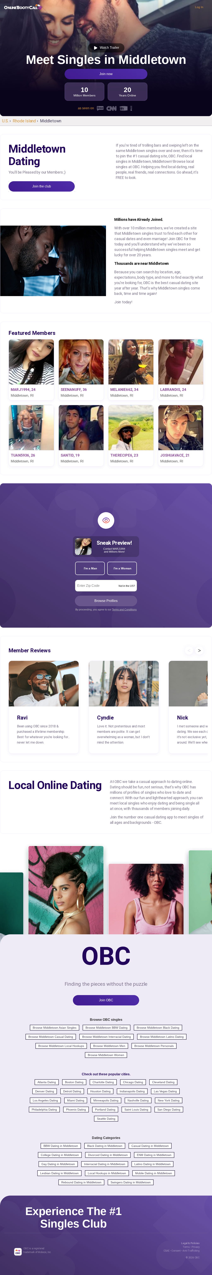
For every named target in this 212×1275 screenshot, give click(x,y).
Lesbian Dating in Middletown (59, 1173)
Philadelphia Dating (44, 1109)
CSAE (167, 1250)
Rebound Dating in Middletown (81, 1182)
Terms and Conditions (124, 609)
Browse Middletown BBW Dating (107, 1027)
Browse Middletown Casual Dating (50, 1036)
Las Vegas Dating (165, 1091)
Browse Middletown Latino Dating (162, 1036)
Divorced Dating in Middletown (108, 1155)
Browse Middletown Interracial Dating (106, 1036)
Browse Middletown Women (106, 1055)
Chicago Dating (133, 1082)
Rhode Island (24, 120)
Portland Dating (105, 1109)
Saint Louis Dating (136, 1109)
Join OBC (106, 1000)
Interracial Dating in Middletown (104, 1164)
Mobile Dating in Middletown (153, 1173)
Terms (186, 1247)
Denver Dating (44, 1091)
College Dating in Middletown (60, 1155)
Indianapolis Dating (132, 1091)
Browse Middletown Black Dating (158, 1027)
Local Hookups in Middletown (107, 1173)
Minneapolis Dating (105, 1100)
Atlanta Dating (46, 1082)
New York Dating (168, 1100)
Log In (199, 7)
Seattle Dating (106, 1118)
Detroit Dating (72, 1091)
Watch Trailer (108, 47)
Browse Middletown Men (109, 1046)
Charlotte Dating (103, 1082)
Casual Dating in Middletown (150, 1145)
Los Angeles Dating (45, 1100)
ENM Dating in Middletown (154, 1155)
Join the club (41, 186)
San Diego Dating (168, 1109)
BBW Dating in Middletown (60, 1145)
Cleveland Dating (163, 1082)
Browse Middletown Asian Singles (54, 1027)
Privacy (196, 1247)
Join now (106, 74)
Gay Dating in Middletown (58, 1164)
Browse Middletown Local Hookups (61, 1046)
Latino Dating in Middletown (152, 1164)
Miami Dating (75, 1100)
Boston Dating (74, 1082)
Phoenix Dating (76, 1109)
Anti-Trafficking (191, 1250)
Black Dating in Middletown (104, 1145)
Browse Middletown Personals (154, 1046)
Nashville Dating (138, 1100)
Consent (176, 1250)
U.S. (5, 120)
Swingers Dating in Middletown (131, 1182)
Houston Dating (100, 1091)
